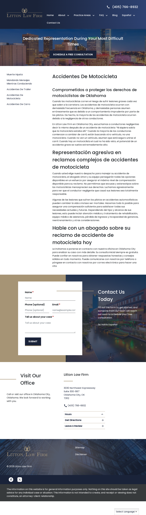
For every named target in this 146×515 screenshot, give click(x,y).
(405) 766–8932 (76, 405)
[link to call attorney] (121, 7)
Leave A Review (73, 426)
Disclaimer (81, 454)
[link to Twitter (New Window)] (19, 479)
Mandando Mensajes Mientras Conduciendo (19, 82)
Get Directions (73, 420)
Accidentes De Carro (18, 104)
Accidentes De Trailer (19, 89)
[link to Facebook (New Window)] (11, 479)
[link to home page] (24, 14)
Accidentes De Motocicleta (15, 96)
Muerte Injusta (15, 74)
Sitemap (80, 447)
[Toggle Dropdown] (69, 15)
